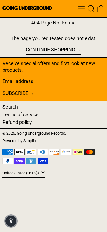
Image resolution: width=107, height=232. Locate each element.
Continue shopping (50, 50)
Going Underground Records (41, 133)
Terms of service (20, 114)
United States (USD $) (21, 173)
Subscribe (15, 93)
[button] (91, 8)
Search (10, 107)
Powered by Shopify (19, 141)
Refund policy (17, 122)
